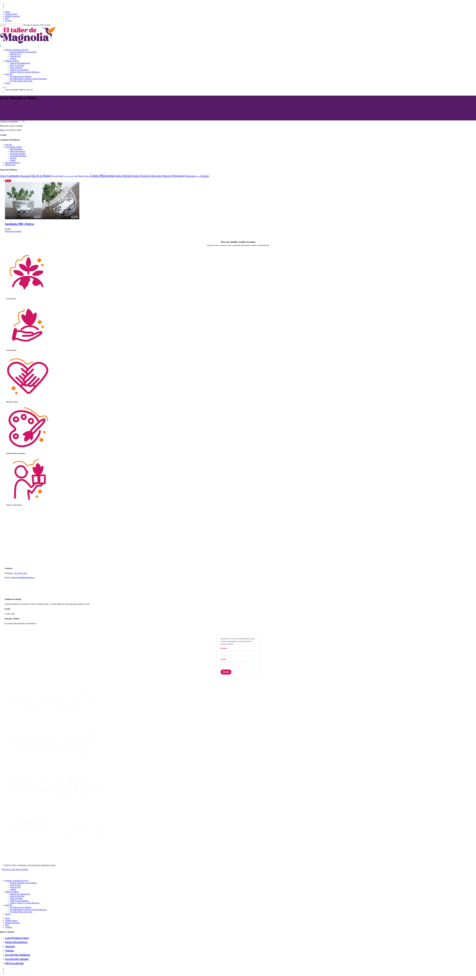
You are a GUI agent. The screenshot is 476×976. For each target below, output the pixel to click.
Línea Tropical (141, 175)
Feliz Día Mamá (68, 176)
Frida (75, 176)
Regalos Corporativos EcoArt (16, 881)
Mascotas (167, 175)
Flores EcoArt (15, 885)
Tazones (13, 158)
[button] (20, 628)
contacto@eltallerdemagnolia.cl (22, 577)
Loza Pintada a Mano (13, 147)
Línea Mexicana (102, 175)
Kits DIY (8, 145)
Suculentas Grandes (17, 154)
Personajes (178, 175)
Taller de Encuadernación (20, 894)
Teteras (12, 160)
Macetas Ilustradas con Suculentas (23, 883)
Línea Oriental (123, 175)
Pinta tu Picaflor (16, 898)
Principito (190, 175)
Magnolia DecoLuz (12, 162)
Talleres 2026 (10, 165)
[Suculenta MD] (42, 219)
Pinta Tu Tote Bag (17, 896)
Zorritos (204, 175)
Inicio (2, 130)
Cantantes (13, 175)
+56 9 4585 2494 (20, 573)
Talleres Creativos (12, 892)
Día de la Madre (41, 175)
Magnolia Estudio (48, 865)
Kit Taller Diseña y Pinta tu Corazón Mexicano (28, 910)
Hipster (81, 176)
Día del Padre (57, 176)
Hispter (87, 176)
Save (9, 181)
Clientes (13, 889)
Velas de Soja (15, 887)
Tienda (7, 914)
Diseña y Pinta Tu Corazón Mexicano (24, 903)
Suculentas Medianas (18, 156)
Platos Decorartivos (17, 151)
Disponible (25, 175)
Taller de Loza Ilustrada (19, 901)
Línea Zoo (156, 175)
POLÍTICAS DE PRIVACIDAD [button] (15, 869)
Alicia (3, 175)
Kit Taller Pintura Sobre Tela (21, 912)
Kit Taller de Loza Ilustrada (20, 907)
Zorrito (198, 176)
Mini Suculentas (16, 149)
